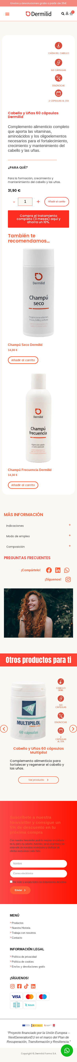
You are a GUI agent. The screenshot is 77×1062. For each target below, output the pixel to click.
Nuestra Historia (21, 927)
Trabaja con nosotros (24, 932)
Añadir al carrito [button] (23, 360)
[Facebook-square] (19, 986)
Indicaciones (15, 526)
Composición (15, 547)
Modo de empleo (18, 536)
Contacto (17, 937)
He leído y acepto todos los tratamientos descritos (39, 882)
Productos (17, 922)
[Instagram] (68, 579)
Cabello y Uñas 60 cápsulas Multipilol (38, 750)
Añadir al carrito (56, 201)
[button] (7, 13)
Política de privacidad (24, 956)
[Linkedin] (33, 986)
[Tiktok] (26, 986)
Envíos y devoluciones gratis (28, 966)
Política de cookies (23, 961)
